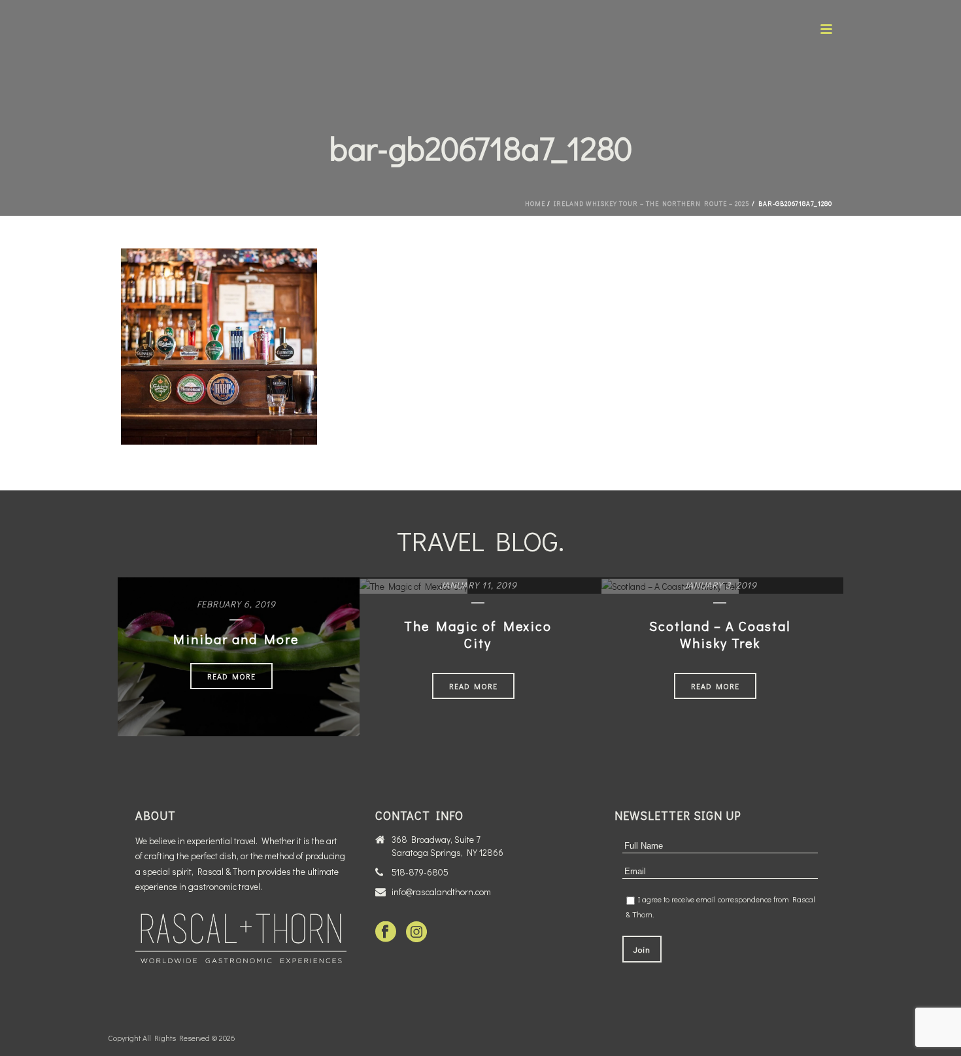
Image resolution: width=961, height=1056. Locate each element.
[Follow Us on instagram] (416, 932)
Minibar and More (236, 638)
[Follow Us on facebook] (385, 932)
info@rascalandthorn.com (441, 892)
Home (535, 203)
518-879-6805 (420, 872)
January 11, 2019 (478, 585)
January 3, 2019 (720, 585)
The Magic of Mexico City (478, 634)
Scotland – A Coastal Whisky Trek (719, 634)
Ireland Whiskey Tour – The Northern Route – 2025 (652, 203)
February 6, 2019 (236, 604)
